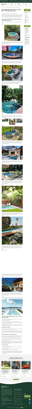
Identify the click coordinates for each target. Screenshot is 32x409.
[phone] (29, 396)
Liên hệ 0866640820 (27, 396)
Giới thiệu (26, 4)
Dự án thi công (12, 4)
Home (1, 7)
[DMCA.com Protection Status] (23, 407)
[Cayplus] (4, 4)
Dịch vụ (15, 4)
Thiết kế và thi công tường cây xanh (18, 398)
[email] (29, 399)
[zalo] (29, 401)
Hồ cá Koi (26, 14)
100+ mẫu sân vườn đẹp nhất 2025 (14, 0)
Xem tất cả (15, 379)
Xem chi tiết (4, 376)
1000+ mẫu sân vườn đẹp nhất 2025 (4, 0)
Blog (3, 7)
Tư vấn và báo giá (19, 4)
